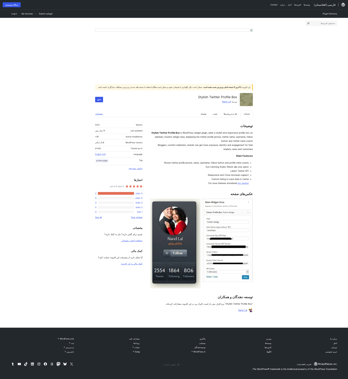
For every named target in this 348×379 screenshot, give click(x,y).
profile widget (102, 161)
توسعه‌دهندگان (200, 347)
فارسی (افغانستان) (304, 364)
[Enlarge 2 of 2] (196, 202)
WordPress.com (66, 339)
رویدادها (136, 343)
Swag (136, 352)
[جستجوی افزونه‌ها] (308, 23)
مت (71, 343)
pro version (243, 183)
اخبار (335, 343)
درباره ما (333, 339)
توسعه (203, 113)
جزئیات (246, 113)
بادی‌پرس (69, 352)
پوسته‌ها (268, 343)
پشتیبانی (99, 113)
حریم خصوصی (331, 352)
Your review (136, 217)
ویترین (268, 339)
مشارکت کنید (134, 339)
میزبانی (334, 347)
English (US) (100, 154)
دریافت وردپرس (11, 5)
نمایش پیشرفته (135, 168)
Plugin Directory (330, 14)
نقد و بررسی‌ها (230, 113)
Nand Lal (226, 101)
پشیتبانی (202, 343)
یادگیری (203, 339)
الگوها (269, 352)
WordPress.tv (198, 352)
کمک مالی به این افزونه (131, 263)
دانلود (99, 99)
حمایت (136, 347)
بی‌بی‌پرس (68, 347)
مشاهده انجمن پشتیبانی (131, 240)
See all (98, 217)
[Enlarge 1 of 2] (249, 202)
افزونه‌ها (268, 347)
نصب (215, 113)
